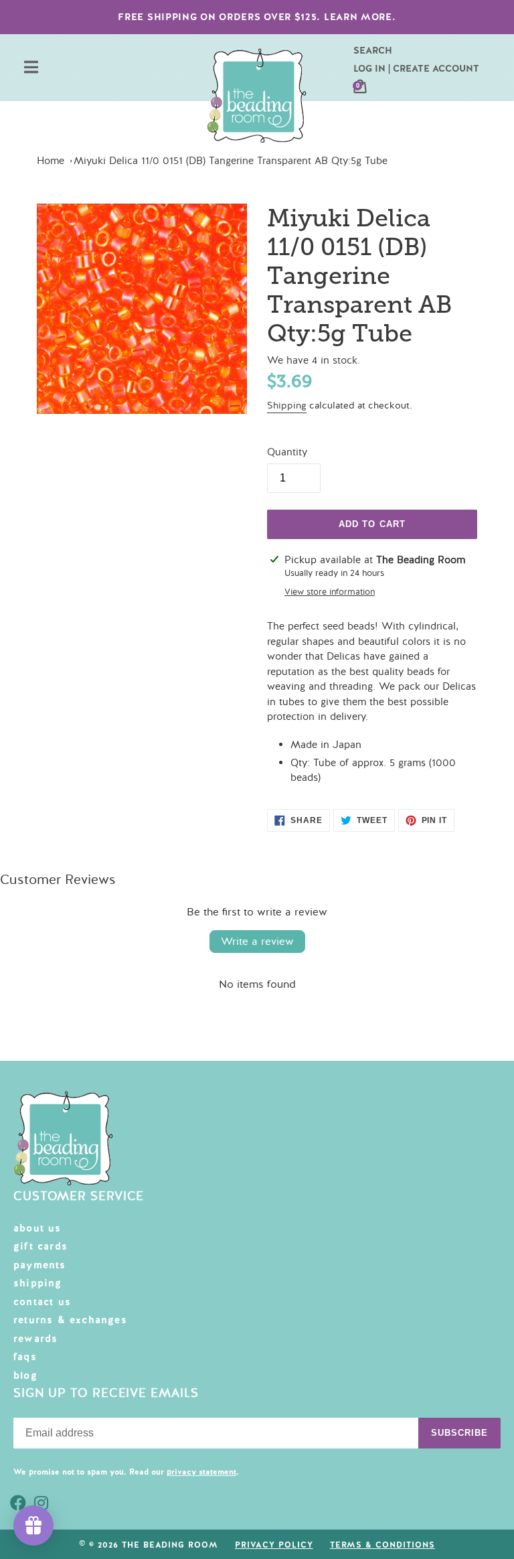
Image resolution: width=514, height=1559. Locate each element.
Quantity (287, 452)
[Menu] (31, 68)
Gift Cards (40, 1246)
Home (50, 160)
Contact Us (42, 1302)
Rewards (35, 1338)
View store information (329, 592)
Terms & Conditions (382, 1545)
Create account (436, 68)
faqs (25, 1356)
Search (372, 50)
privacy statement (201, 1472)
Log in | (371, 68)
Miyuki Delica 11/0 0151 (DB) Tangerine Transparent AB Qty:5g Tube (231, 160)
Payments (39, 1265)
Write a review (257, 941)
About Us (37, 1228)
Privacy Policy (274, 1545)
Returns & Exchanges (70, 1320)
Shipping (287, 405)
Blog (25, 1375)
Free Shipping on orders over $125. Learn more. (257, 17)
